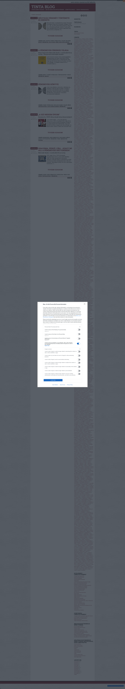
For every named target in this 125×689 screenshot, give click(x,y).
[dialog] (62, 344)
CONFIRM (53, 380)
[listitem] (62, 326)
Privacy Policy (70, 384)
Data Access (62, 384)
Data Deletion (55, 384)
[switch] (78, 330)
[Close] (85, 304)
